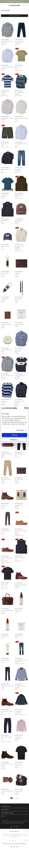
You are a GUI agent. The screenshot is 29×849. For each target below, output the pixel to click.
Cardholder (17, 274)
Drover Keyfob (4, 299)
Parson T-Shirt (4, 195)
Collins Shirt (18, 737)
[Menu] (1, 5)
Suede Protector (4, 636)
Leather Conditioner (19, 324)
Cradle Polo (3, 93)
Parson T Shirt (18, 764)
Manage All (13, 439)
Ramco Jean (18, 170)
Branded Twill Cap (19, 221)
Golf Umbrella (18, 299)
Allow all (14, 435)
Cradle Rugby (4, 402)
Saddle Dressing (18, 636)
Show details (20, 430)
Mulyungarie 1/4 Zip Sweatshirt (19, 248)
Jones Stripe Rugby (19, 93)
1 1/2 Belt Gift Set (19, 506)
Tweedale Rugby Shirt (20, 686)
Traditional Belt (18, 791)
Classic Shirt (18, 350)
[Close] (27, 830)
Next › (17, 798)
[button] (24, 5)
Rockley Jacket (18, 712)
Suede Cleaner (18, 610)
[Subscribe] (27, 820)
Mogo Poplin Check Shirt (6, 42)
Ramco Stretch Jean (19, 42)
